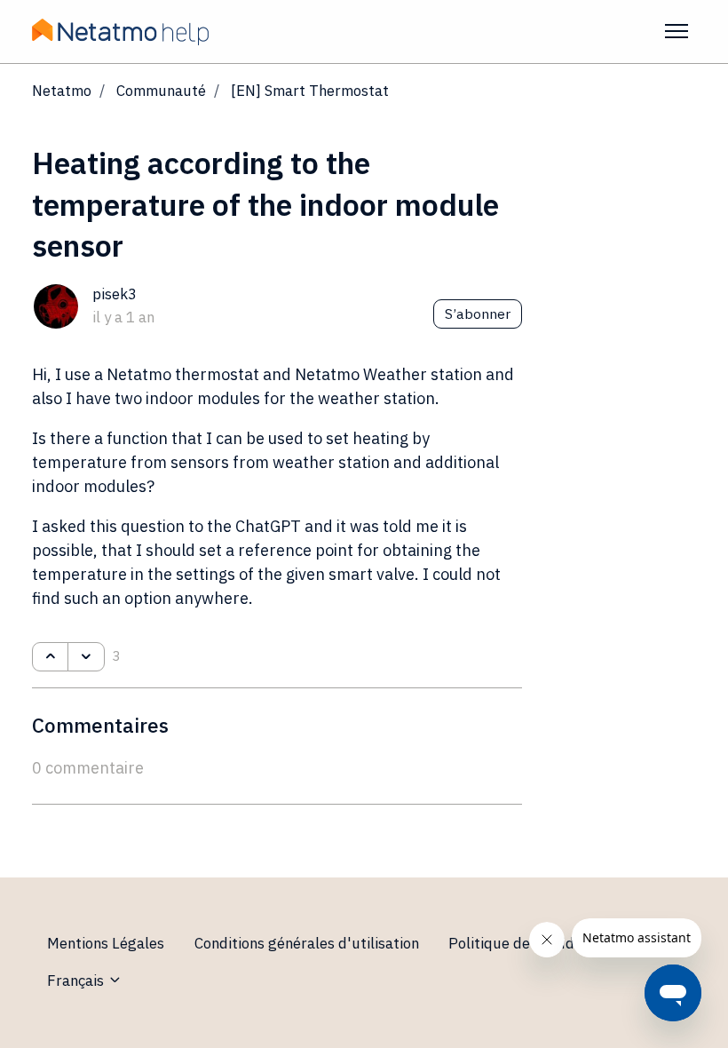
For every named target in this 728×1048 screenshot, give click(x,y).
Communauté (161, 90)
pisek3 (114, 294)
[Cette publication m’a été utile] (50, 657)
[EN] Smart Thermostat (310, 90)
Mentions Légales (105, 943)
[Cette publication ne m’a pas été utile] (85, 657)
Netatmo (61, 90)
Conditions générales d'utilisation (306, 943)
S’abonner (477, 313)
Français (77, 980)
